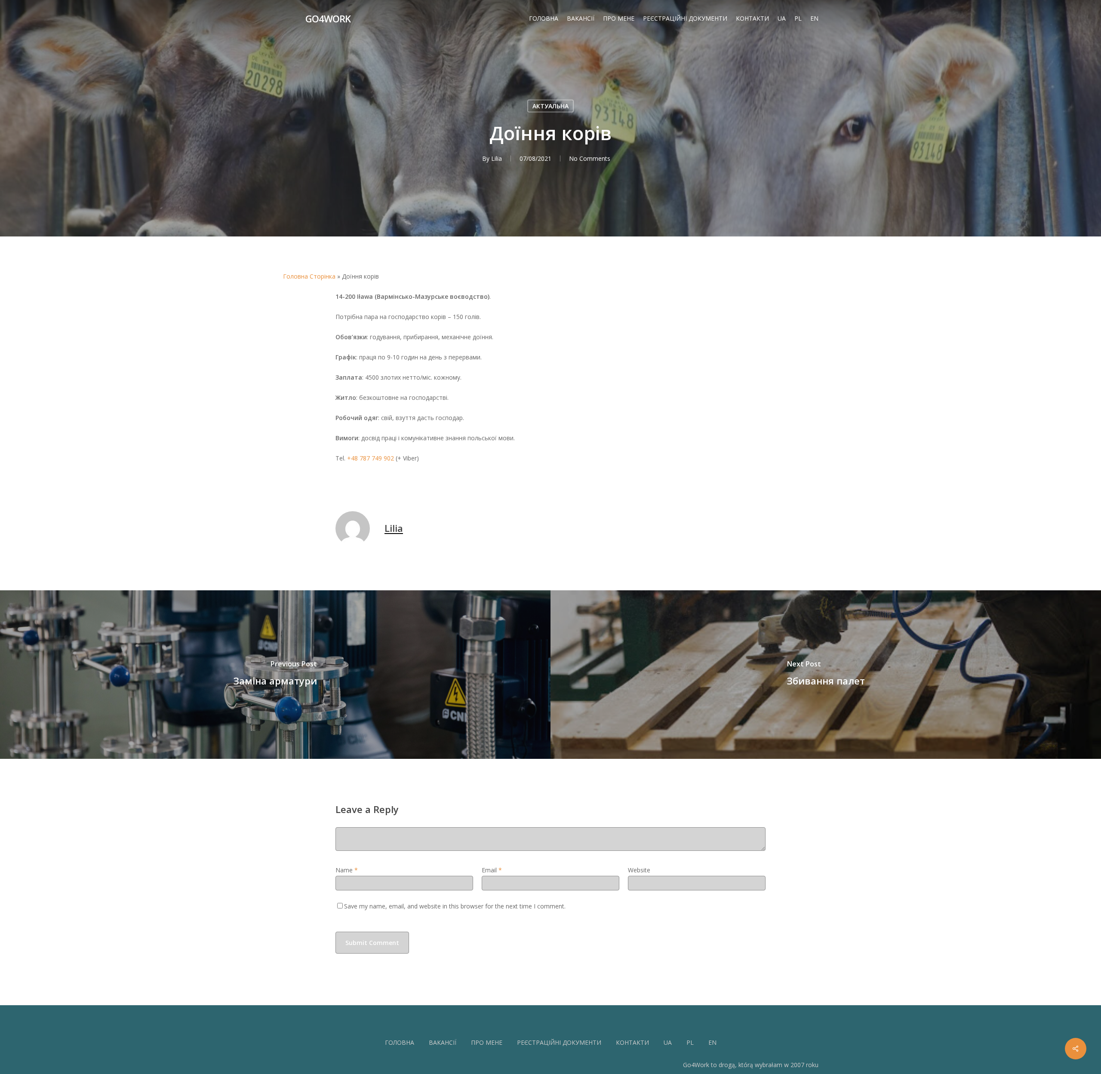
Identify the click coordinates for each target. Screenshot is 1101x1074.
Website (639, 870)
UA (668, 1042)
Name (346, 870)
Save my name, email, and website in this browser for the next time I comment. (455, 906)
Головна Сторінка (309, 276)
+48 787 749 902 (370, 458)
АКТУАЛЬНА (550, 106)
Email (492, 870)
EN (712, 1042)
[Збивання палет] (825, 674)
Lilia (496, 158)
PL (690, 1042)
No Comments (589, 158)
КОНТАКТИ (632, 1042)
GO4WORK (328, 18)
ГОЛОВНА (399, 1042)
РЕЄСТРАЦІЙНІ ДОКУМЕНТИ (559, 1042)
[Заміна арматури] (275, 674)
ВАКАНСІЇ (442, 1042)
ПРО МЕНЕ (486, 1042)
